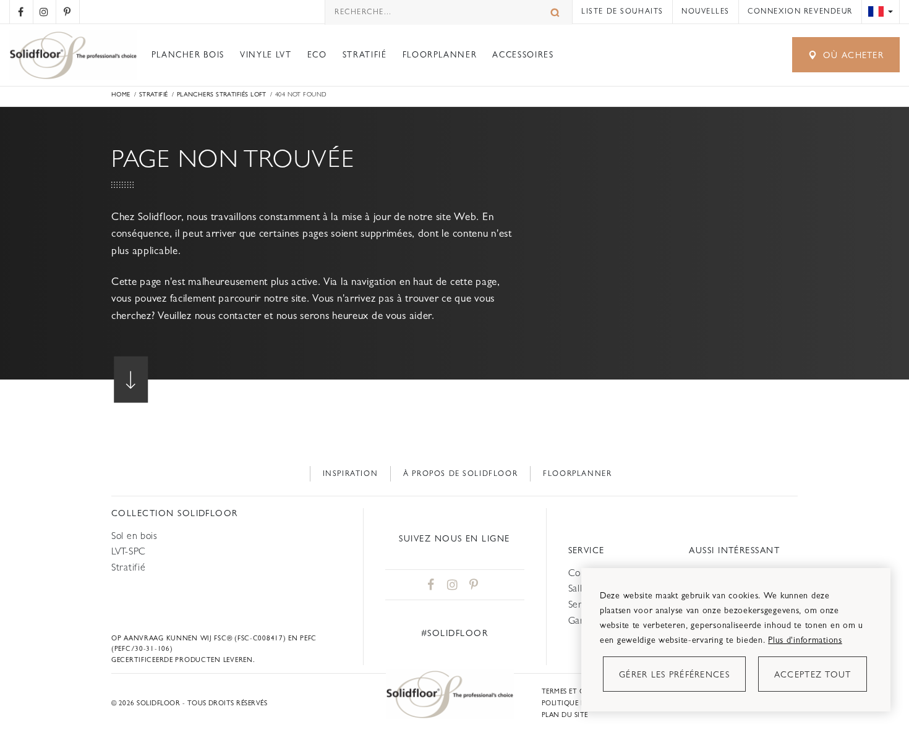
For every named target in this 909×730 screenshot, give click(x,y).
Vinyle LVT (265, 54)
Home (120, 94)
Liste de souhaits (622, 11)
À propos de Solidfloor (460, 473)
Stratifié (365, 54)
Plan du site (565, 715)
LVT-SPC (128, 551)
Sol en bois (134, 535)
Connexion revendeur (800, 11)
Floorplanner (440, 54)
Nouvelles (705, 11)
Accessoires (522, 54)
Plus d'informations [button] (805, 640)
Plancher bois (188, 54)
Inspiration (350, 473)
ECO (317, 54)
